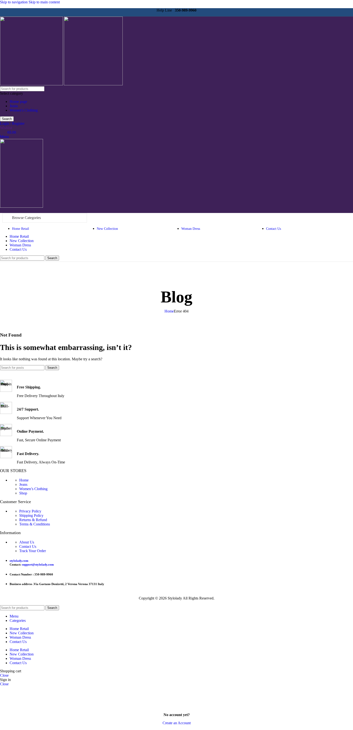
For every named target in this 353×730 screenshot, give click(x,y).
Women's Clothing (24, 110)
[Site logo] (32, 84)
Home (169, 311)
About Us (26, 542)
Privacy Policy (30, 511)
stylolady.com (19, 560)
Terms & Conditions (34, 524)
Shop (23, 493)
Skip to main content (44, 2)
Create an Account (177, 723)
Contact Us (27, 546)
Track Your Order (32, 551)
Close (4, 675)
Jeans (14, 106)
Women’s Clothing (33, 489)
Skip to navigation (14, 2)
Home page (18, 102)
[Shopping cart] (1, 211)
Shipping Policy (31, 515)
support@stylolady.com (38, 564)
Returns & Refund (33, 520)
